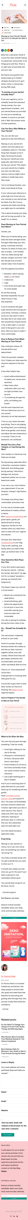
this (10, 277)
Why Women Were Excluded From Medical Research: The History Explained (12, 1039)
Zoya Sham (5, 1044)
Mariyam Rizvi (5, 1056)
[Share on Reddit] (8, 50)
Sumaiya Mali (5, 1032)
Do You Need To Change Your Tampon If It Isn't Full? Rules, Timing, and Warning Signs (13, 1027)
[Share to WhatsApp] (5, 50)
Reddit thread (17, 690)
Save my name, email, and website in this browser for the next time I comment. (14, 1126)
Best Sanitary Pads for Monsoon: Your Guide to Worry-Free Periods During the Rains (13, 1051)
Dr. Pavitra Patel (6, 43)
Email (3, 1101)
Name (4, 1092)
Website (4, 1110)
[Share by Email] (11, 50)
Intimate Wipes (7, 543)
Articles (5, 1009)
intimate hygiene (9, 892)
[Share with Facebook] (2, 50)
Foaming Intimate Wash (14, 516)
